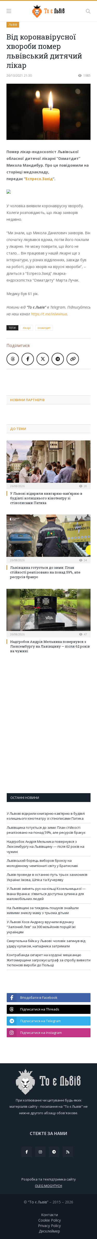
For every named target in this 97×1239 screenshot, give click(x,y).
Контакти (49, 1214)
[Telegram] (54, 1152)
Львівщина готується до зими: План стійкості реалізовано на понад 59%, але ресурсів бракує (45, 572)
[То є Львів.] (48, 10)
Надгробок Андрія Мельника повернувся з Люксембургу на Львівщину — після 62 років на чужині (50, 646)
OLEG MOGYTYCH (48, 1185)
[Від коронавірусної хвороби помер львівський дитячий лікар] (48, 112)
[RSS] (68, 1152)
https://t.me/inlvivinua (49, 313)
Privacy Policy (49, 1225)
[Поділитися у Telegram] (57, 359)
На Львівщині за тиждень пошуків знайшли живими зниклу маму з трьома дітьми (43, 910)
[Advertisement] (51, 378)
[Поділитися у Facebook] (27, 359)
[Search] (88, 11)
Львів (13, 25)
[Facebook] (26, 1152)
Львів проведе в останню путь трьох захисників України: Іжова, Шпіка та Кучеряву (47, 877)
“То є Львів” (38, 1201)
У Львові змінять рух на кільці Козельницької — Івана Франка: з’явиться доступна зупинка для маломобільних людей (46, 893)
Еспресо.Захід (39, 178)
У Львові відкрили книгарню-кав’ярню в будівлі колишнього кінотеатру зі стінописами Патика (46, 498)
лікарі (27, 328)
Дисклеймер (49, 1231)
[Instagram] (40, 1152)
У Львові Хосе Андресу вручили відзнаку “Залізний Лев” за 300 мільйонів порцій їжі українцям (41, 927)
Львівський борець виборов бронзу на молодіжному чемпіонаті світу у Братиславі (42, 863)
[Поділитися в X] (42, 359)
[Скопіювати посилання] (72, 359)
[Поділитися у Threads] (12, 359)
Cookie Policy (49, 1220)
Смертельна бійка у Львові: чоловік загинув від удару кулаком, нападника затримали (46, 943)
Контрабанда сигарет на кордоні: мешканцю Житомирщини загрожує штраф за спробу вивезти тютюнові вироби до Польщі (49, 960)
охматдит (44, 328)
